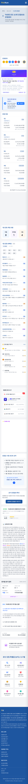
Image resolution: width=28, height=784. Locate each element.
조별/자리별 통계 (4, 756)
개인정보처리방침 (4, 773)
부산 (14, 250)
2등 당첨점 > (11, 246)
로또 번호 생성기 (4, 736)
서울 (9, 250)
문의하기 (3, 770)
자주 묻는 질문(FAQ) (5, 745)
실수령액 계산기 (4, 743)
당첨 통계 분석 (4, 741)
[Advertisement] (14, 41)
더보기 (24, 344)
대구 (19, 250)
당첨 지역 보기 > (6, 120)
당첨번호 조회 (4, 734)
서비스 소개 (3, 768)
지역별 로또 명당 (4, 765)
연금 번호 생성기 (4, 754)
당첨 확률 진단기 (4, 739)
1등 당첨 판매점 (4, 763)
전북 (9, 253)
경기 (4, 250)
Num (5, 3)
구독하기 (21, 103)
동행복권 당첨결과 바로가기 (14, 501)
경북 (14, 253)
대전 (4, 253)
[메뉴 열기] (25, 2)
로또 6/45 (9, 11)
